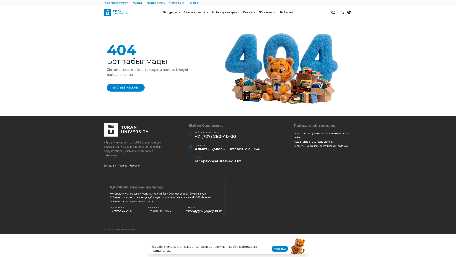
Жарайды (280, 248)
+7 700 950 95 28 (160, 211)
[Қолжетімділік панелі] (349, 12)
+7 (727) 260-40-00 (215, 136)
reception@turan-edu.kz (218, 161)
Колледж (137, 2)
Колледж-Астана (156, 2)
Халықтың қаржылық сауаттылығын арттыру (321, 146)
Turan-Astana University (116, 2)
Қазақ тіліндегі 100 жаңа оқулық (313, 141)
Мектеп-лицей (176, 2)
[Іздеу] (342, 12)
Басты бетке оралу (125, 87)
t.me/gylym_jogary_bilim (204, 211)
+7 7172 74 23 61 (121, 211)
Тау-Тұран (193, 2)
